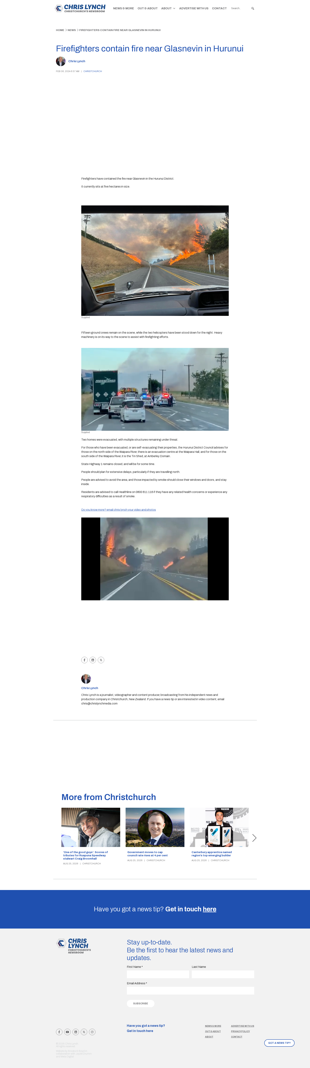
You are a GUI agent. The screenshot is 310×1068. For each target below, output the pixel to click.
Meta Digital (67, 1056)
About (166, 8)
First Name (135, 966)
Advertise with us (242, 1026)
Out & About (148, 8)
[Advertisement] (155, 629)
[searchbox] (242, 8)
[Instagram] (92, 1032)
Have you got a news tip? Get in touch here (146, 1028)
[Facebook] (59, 1032)
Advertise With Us (193, 8)
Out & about (213, 1031)
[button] (252, 8)
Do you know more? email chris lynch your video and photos (118, 509)
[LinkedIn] (75, 1032)
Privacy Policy (240, 1031)
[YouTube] (67, 1032)
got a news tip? (279, 1043)
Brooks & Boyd (76, 1051)
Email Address (137, 983)
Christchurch (92, 71)
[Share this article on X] (101, 660)
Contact (219, 8)
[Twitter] (84, 1032)
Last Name (199, 966)
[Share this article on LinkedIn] (93, 660)
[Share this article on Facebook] (84, 660)
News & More (123, 8)
